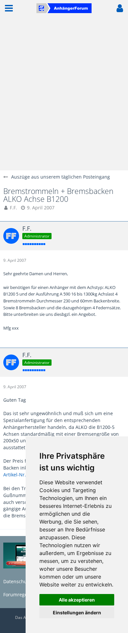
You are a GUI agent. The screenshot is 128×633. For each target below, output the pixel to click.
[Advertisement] (64, 93)
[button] (8, 8)
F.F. (13, 207)
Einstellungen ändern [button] (77, 612)
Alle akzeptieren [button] (77, 600)
